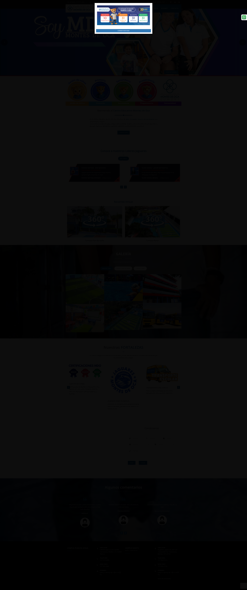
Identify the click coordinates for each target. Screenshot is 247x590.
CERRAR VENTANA (123, 31)
